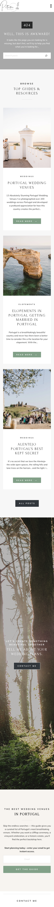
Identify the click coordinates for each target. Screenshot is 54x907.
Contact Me (27, 900)
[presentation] (27, 138)
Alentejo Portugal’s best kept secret (27, 448)
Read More (28, 221)
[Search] (46, 55)
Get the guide (27, 869)
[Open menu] (51, 6)
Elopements (27, 304)
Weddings (27, 176)
